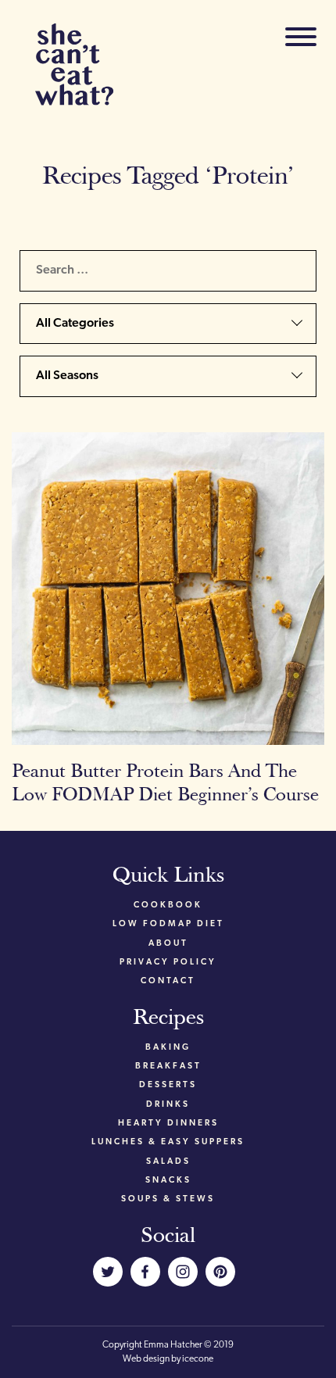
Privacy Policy (168, 962)
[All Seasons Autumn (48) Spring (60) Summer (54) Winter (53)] (168, 382)
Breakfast (168, 1066)
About (168, 944)
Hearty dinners (168, 1123)
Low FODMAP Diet (168, 924)
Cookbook (168, 905)
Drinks (168, 1105)
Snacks (168, 1180)
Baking (168, 1047)
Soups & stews (168, 1199)
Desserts (168, 1085)
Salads (168, 1162)
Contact (168, 981)
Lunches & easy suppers (168, 1142)
